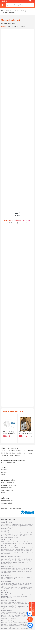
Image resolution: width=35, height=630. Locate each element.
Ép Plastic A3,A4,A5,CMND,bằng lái (19, 561)
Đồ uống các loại (20, 584)
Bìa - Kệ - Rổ (5, 531)
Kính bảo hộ (19, 614)
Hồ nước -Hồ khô (11, 571)
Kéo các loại (20, 571)
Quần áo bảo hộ (16, 615)
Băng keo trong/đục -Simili (8, 568)
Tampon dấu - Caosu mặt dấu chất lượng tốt (16, 603)
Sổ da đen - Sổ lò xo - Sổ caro (8, 541)
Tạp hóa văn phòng (6, 583)
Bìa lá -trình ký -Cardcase (7, 533)
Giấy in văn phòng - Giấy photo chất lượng (12, 524)
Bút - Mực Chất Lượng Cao (9, 546)
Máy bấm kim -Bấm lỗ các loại (12, 559)
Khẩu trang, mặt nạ (10, 614)
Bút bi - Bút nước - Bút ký (7, 547)
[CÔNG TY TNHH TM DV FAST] (29, 613)
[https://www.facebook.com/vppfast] (30, 625)
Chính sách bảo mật (7, 500)
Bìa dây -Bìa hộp (16, 535)
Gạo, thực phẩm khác (21, 588)
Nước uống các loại (17, 583)
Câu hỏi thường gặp (7, 490)
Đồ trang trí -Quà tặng (14, 625)
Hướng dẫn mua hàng (7, 482)
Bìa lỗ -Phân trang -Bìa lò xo (22, 533)
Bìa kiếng (10, 537)
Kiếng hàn (13, 618)
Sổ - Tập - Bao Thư (7, 540)
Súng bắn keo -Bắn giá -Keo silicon (13, 569)
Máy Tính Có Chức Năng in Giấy (19, 577)
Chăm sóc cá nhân (22, 587)
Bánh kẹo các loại (12, 587)
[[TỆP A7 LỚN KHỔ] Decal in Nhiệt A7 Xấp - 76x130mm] (9, 422)
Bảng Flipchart (20, 596)
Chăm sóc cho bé (8, 586)
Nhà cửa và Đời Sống (7, 621)
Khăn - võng (7, 627)
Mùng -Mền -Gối (16, 627)
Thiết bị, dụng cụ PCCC (7, 612)
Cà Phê (24, 583)
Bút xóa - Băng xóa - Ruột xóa (12, 549)
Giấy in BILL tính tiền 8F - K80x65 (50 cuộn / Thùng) (25, 433)
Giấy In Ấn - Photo (6, 522)
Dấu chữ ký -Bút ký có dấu (21, 605)
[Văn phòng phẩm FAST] (4, 1)
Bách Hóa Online (6, 581)
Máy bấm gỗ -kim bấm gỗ (17, 562)
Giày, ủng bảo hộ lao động (20, 612)
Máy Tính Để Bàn (5, 577)
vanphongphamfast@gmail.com (15, 460)
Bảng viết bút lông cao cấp (8, 594)
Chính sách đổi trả (6, 503)
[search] (8, 5)
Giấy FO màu (8, 528)
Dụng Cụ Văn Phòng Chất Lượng (11, 556)
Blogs (3, 492)
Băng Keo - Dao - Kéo (7, 566)
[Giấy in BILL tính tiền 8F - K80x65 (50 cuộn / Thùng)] (26, 422)
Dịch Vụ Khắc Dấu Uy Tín (8, 600)
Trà (28, 583)
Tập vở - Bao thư (21, 541)
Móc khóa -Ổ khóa (25, 627)
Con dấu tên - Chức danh (7, 602)
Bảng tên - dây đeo (25, 559)
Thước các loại (7, 572)
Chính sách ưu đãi (6, 487)
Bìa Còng (16, 537)
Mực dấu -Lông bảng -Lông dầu (17, 550)
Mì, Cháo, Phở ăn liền (19, 586)
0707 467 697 (10, 463)
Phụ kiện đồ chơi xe (13, 628)
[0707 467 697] (30, 619)
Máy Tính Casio (5, 575)
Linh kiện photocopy (20, 10)
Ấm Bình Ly (16, 622)
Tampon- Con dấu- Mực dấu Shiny (13, 608)
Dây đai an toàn (27, 614)
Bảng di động (13, 596)
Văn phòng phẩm (6, 10)
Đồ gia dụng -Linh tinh (6, 622)
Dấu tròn (18, 606)
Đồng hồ (6, 625)
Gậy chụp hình (24, 625)
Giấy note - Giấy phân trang (16, 525)
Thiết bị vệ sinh (23, 628)
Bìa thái (5, 537)
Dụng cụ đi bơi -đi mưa (22, 624)
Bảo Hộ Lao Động (6, 610)
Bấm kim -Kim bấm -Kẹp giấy (8, 558)
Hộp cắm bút (7, 553)
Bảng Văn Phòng (6, 593)
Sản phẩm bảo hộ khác (14, 616)
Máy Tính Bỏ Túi (11, 578)
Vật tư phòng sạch (25, 615)
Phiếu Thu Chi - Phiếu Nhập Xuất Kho (22, 543)
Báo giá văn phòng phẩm (8, 485)
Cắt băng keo (19, 568)
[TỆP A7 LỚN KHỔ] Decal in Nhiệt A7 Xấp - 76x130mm (9, 433)
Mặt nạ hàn (23, 616)
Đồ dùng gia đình (10, 588)
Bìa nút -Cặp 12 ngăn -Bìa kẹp (19, 534)
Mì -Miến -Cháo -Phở (9, 584)
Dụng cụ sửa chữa (11, 624)
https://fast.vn (16, 508)
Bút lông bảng (14, 552)
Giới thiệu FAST (5, 469)
